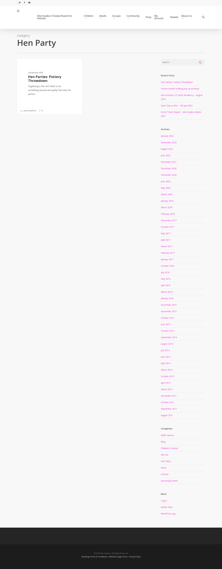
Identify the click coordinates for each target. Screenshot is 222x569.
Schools (165, 474)
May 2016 (166, 278)
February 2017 (168, 252)
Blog (163, 441)
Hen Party (166, 461)
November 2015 (169, 311)
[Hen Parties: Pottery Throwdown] (49, 86)
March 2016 (166, 291)
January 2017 (167, 259)
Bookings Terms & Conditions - (95, 556)
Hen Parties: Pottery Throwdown (177, 82)
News (163, 467)
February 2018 (168, 213)
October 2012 (167, 376)
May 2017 (166, 233)
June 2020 (166, 181)
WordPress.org (168, 513)
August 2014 (167, 343)
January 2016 (167, 298)
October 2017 (167, 226)
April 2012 (166, 382)
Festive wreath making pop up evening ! (180, 88)
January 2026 (167, 135)
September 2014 (169, 337)
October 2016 (167, 265)
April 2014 (166, 363)
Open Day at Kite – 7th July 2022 (177, 105)
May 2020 (166, 187)
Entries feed (166, 507)
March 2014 (166, 369)
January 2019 (167, 200)
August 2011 (167, 415)
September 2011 (169, 408)
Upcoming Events (169, 480)
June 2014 (166, 356)
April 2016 (166, 285)
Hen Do (164, 454)
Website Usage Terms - (119, 556)
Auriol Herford (29, 110)
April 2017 (166, 239)
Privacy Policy (134, 556)
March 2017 (166, 246)
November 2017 (169, 220)
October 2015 (167, 317)
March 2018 (166, 207)
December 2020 (169, 168)
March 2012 (166, 389)
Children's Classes (169, 448)
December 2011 (169, 395)
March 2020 (166, 194)
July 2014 (165, 350)
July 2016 (165, 272)
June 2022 (166, 155)
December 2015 (169, 304)
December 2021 (169, 161)
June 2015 (166, 324)
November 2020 (169, 174)
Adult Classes (29, 63)
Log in (164, 500)
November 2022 (169, 142)
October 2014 (167, 330)
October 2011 (167, 402)
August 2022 (167, 148)
